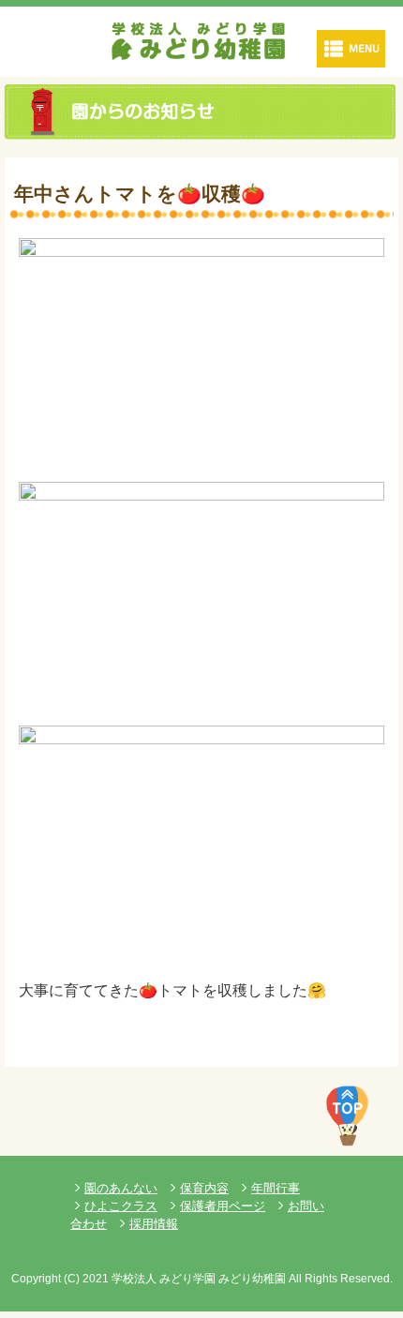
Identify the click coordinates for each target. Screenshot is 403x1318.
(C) (72, 1278)
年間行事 (275, 1188)
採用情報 (153, 1224)
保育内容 (204, 1188)
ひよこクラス (120, 1206)
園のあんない (120, 1188)
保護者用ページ (222, 1206)
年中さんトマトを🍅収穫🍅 (139, 193)
